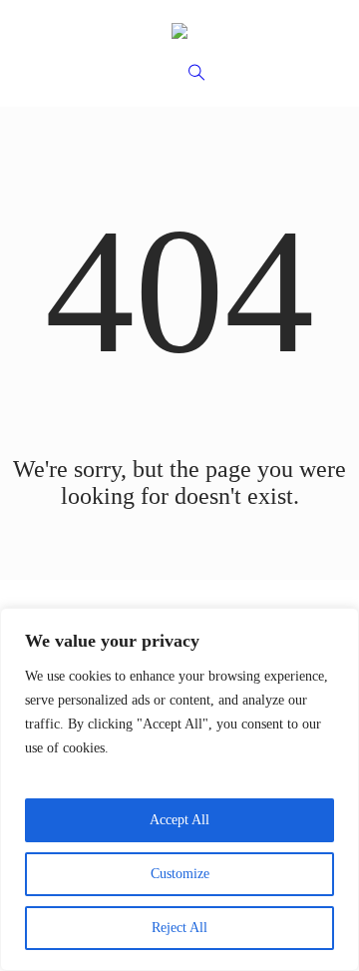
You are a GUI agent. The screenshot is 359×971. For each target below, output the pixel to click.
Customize (180, 873)
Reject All (179, 927)
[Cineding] (179, 30)
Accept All (179, 819)
